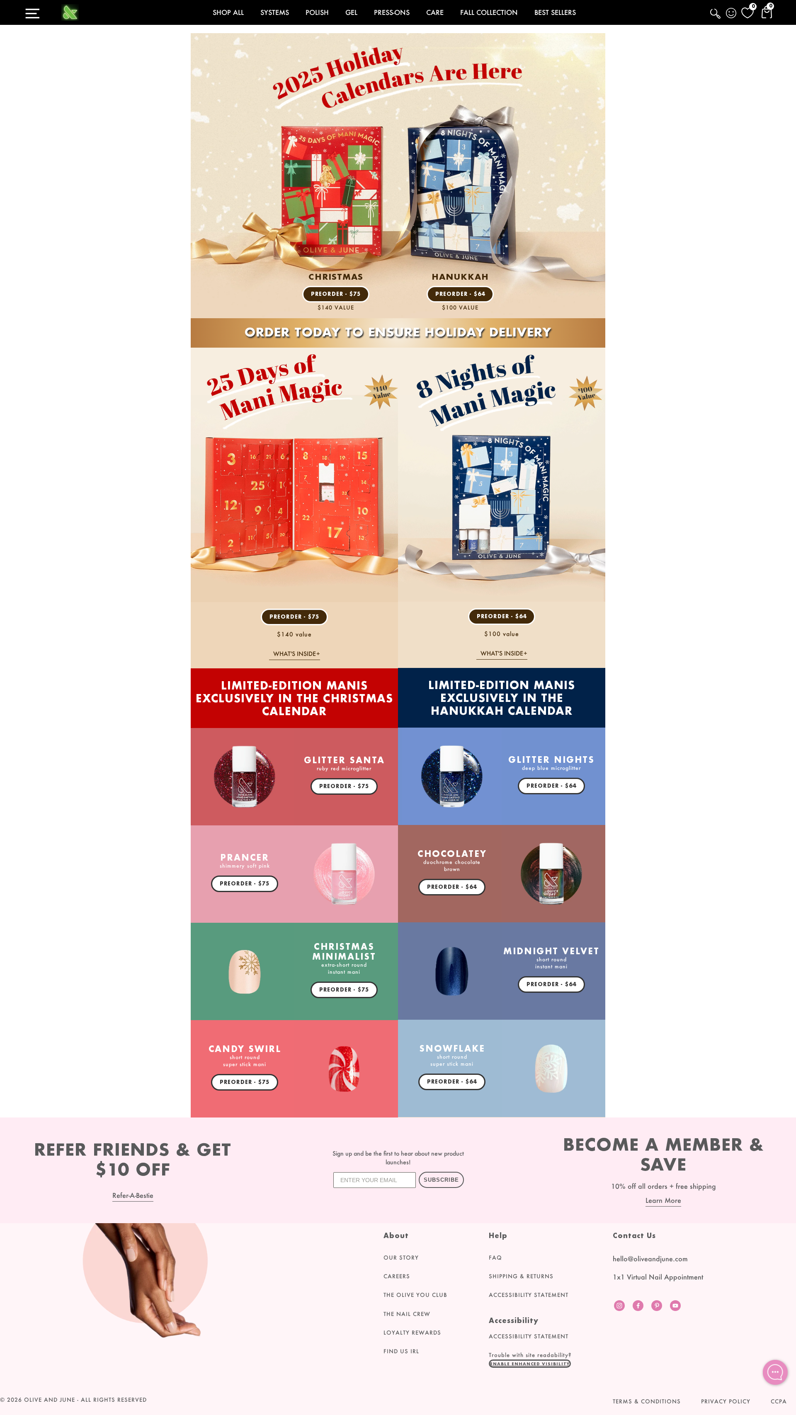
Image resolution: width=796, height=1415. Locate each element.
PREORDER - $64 (460, 294)
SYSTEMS (274, 12)
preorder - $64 (502, 616)
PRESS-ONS (392, 12)
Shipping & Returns (521, 1276)
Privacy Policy (725, 1401)
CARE (435, 12)
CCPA (779, 1401)
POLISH (317, 12)
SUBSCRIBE (441, 1180)
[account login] (732, 14)
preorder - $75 (294, 617)
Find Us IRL (401, 1351)
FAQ (495, 1257)
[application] (775, 1372)
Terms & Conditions (647, 1401)
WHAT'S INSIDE (294, 654)
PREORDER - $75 (336, 294)
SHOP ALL (228, 12)
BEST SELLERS (555, 12)
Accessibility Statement (528, 1295)
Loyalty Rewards (412, 1332)
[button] (530, 1363)
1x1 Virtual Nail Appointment (658, 1276)
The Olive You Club (415, 1295)
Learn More (663, 1200)
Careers (396, 1276)
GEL (351, 12)
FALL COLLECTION (489, 12)
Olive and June (49, 1399)
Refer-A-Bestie (132, 1195)
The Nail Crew (406, 1314)
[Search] (716, 18)
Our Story (401, 1257)
